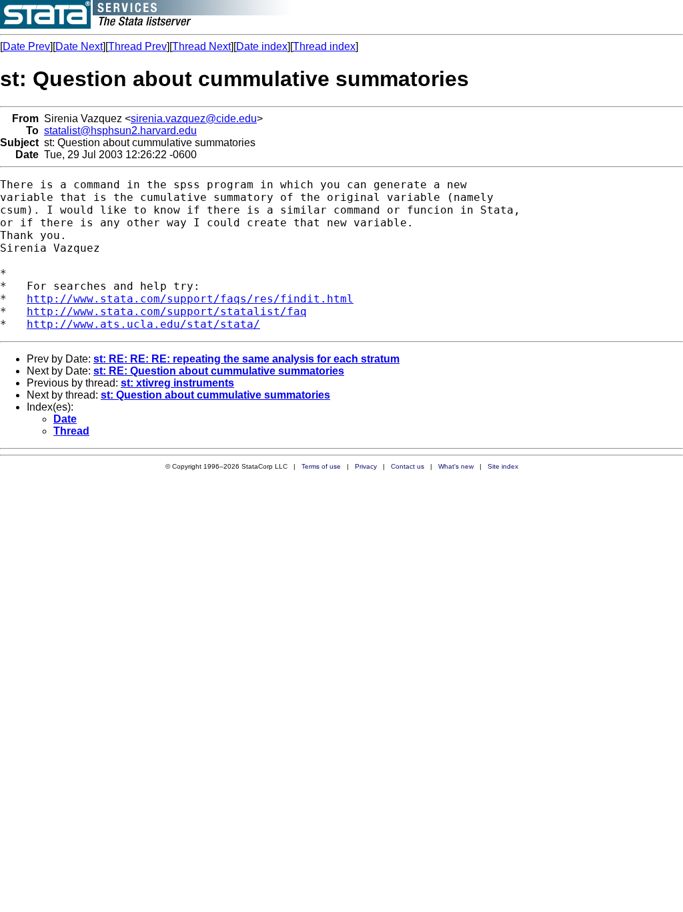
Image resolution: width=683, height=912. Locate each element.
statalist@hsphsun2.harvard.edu (120, 130)
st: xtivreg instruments (177, 383)
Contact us (407, 466)
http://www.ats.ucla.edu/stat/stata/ (143, 324)
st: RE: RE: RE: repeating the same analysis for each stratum (246, 359)
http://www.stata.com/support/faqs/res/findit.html (190, 298)
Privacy (366, 466)
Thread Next (201, 46)
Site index (503, 466)
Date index (261, 46)
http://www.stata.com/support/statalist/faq (167, 311)
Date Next (79, 46)
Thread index (324, 46)
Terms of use (321, 466)
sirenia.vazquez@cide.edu (194, 118)
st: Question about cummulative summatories (215, 395)
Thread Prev (137, 46)
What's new (456, 466)
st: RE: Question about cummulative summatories (218, 371)
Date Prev (26, 46)
